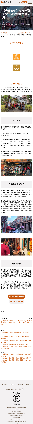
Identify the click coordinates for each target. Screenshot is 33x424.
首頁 (2, 33)
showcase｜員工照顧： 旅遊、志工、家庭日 (13, 24)
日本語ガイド (23, 389)
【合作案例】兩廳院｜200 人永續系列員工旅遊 (14, 344)
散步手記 (7, 33)
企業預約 (24, 2)
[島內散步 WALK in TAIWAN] (6, 2)
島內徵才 (28, 384)
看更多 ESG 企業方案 (16, 301)
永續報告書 (20, 384)
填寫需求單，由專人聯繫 (16, 296)
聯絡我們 (4, 384)
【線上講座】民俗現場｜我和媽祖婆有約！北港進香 (16, 358)
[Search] (19, 2)
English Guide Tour (11, 389)
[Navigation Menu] (30, 2)
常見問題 (12, 384)
